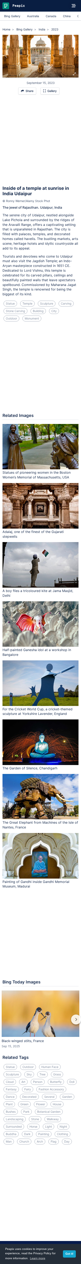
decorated (29, 1096)
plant (9, 1104)
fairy (27, 1089)
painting (43, 1134)
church (24, 1141)
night (63, 1126)
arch (40, 1141)
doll (71, 1082)
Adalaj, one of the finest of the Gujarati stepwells (33, 534)
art (23, 1082)
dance (10, 1096)
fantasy (11, 1089)
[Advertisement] (40, 142)
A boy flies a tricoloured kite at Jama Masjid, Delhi (37, 593)
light (48, 1126)
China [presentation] (67, 16)
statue (10, 303)
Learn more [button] (37, 1258)
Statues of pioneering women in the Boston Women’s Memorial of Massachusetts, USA (36, 474)
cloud (10, 1082)
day (67, 1141)
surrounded (14, 1126)
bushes (11, 1111)
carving (66, 303)
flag (53, 1141)
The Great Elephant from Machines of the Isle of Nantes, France (40, 824)
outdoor (11, 318)
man (9, 1141)
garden (67, 1096)
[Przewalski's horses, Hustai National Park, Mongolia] (6, 56)
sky (29, 1074)
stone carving (15, 311)
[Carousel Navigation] (40, 1022)
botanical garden (48, 1111)
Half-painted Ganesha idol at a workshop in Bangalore (36, 652)
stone (35, 1119)
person (37, 1082)
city (54, 311)
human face (49, 1067)
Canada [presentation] (51, 16)
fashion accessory (51, 1089)
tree (42, 1074)
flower (40, 1104)
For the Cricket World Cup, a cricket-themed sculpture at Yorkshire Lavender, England (37, 711)
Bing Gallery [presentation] (12, 16)
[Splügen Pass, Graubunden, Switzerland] (75, 56)
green (24, 1104)
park (26, 1111)
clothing (62, 1134)
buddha (11, 1134)
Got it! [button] (69, 1253)
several (49, 1096)
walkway (53, 1119)
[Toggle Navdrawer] (74, 6)
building (38, 311)
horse (33, 1126)
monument (32, 318)
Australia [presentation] (33, 16)
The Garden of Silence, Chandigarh (29, 768)
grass (57, 1074)
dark (27, 1134)
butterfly (56, 1082)
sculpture (46, 303)
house (57, 1104)
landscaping (14, 1119)
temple (27, 303)
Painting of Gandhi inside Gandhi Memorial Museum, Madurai (35, 884)
